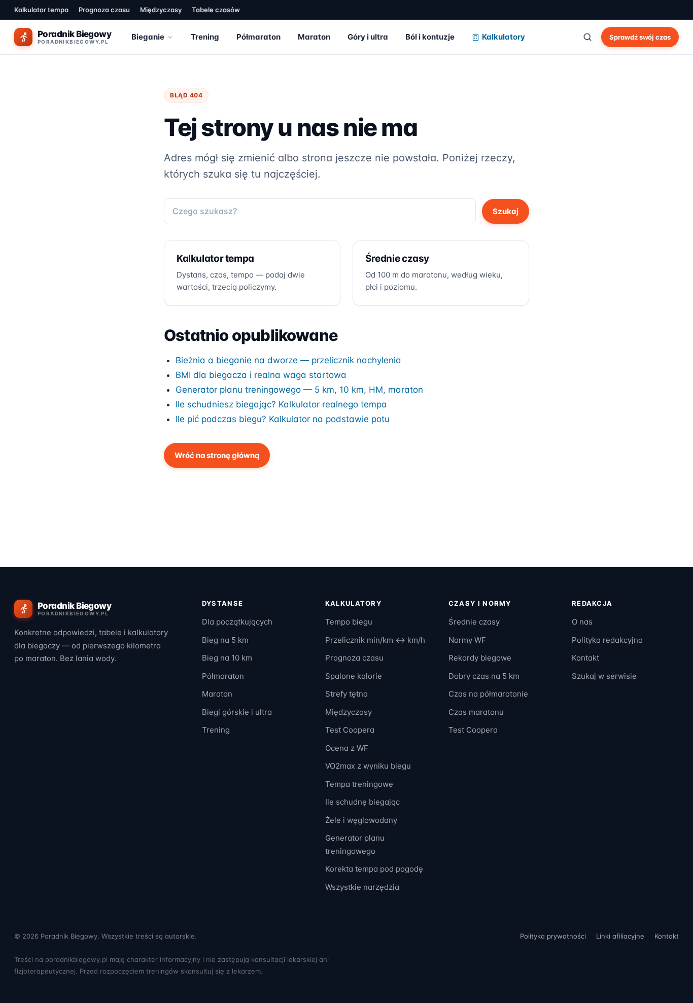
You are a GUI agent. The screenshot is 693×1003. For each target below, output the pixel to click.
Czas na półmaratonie (488, 694)
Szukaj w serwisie (604, 676)
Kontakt (585, 658)
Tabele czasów (216, 10)
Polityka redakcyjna (607, 640)
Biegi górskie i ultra (237, 712)
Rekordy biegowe (479, 658)
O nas (582, 622)
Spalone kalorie (353, 676)
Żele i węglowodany (361, 820)
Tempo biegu (348, 622)
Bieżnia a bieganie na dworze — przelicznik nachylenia (288, 360)
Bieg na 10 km (227, 658)
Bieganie (147, 37)
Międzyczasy (161, 10)
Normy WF (467, 640)
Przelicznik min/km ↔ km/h (375, 640)
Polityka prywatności (553, 936)
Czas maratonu (476, 712)
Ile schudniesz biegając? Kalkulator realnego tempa (281, 404)
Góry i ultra (368, 37)
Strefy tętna (346, 694)
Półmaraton (258, 37)
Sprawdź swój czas (640, 37)
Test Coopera (349, 730)
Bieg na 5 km (225, 640)
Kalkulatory (503, 37)
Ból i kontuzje (430, 37)
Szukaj (505, 211)
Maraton (314, 37)
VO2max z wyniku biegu (368, 766)
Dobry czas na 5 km (483, 676)
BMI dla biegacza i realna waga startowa (261, 375)
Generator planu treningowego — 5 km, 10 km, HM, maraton (299, 390)
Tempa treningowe (359, 784)
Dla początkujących (237, 622)
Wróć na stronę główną (217, 455)
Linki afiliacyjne (620, 936)
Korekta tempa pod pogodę (374, 869)
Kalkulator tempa (41, 10)
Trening (205, 37)
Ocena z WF (346, 748)
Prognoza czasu (104, 10)
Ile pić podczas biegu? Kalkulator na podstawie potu (283, 419)
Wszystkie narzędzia (362, 887)
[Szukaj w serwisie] (587, 37)
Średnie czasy (474, 622)
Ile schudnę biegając (362, 802)
